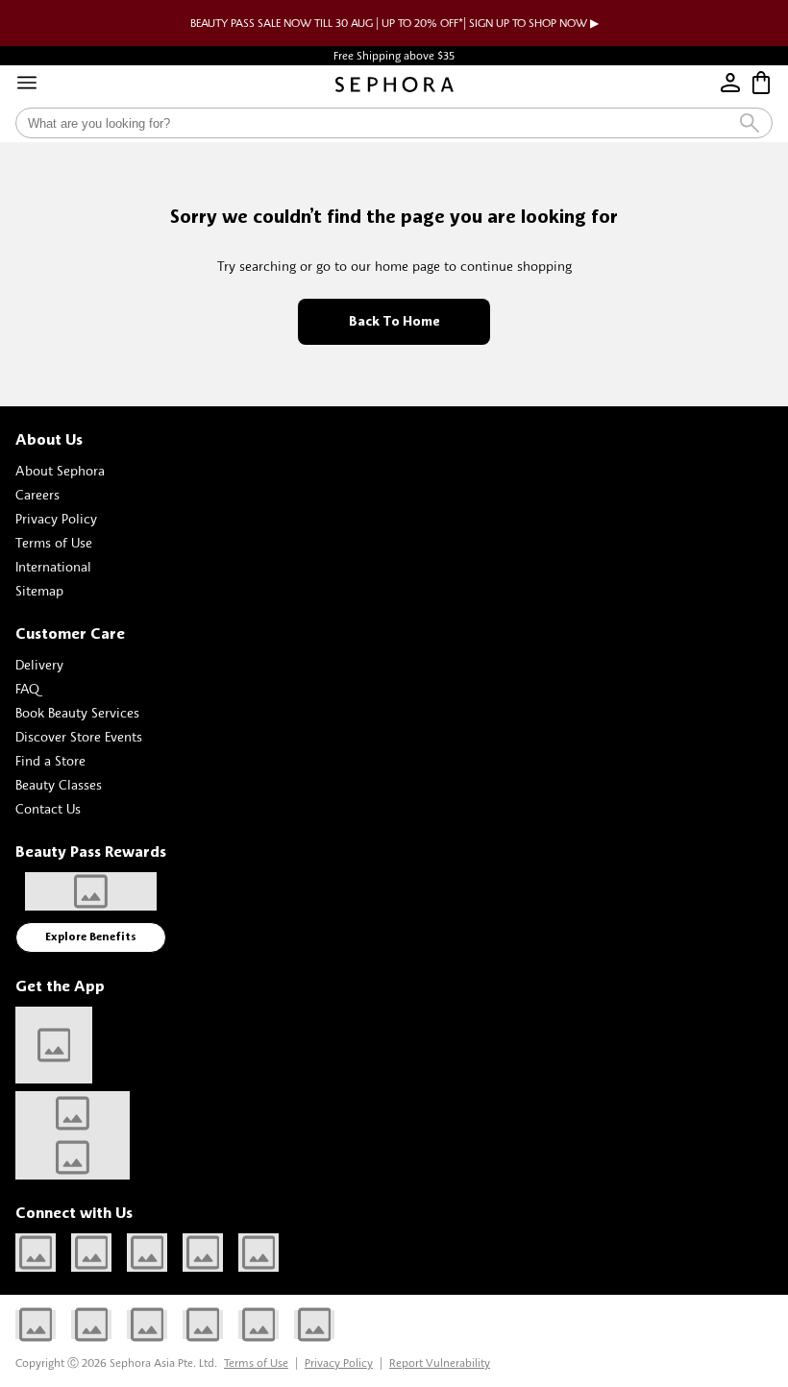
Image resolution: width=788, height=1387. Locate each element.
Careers (37, 494)
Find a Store (50, 760)
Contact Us (48, 808)
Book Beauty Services (77, 712)
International (53, 566)
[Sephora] (394, 84)
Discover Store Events (78, 736)
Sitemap (39, 590)
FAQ (27, 688)
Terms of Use (53, 542)
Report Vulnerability (439, 1362)
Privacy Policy (56, 518)
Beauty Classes (58, 784)
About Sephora (60, 470)
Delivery (39, 664)
